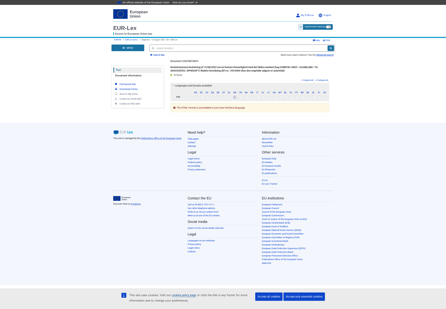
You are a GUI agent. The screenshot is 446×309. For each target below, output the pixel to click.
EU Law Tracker (269, 184)
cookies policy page (184, 295)
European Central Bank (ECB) (276, 222)
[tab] (250, 85)
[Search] (331, 48)
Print (327, 40)
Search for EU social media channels (206, 228)
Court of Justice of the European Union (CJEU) (284, 219)
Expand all (308, 80)
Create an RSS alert (130, 103)
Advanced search (325, 55)
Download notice (129, 89)
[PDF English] (235, 97)
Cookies (192, 251)
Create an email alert (131, 98)
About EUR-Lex (269, 138)
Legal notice (194, 158)
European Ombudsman (273, 244)
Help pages (193, 138)
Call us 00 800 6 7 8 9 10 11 (201, 204)
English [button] (327, 15)
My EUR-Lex (307, 15)
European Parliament (272, 204)
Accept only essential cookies (304, 296)
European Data (269, 158)
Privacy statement (196, 169)
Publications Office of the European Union (161, 138)
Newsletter (267, 142)
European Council (270, 208)
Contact (191, 142)
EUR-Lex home (131, 40)
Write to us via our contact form (203, 212)
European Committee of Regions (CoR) (281, 237)
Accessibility (194, 166)
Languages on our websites (201, 240)
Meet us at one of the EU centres (204, 215)
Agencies (266, 263)
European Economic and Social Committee (282, 233)
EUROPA (117, 40)
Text (118, 70)
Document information (128, 75)
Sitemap (192, 146)
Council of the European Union (276, 212)
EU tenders (267, 162)
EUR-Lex (125, 28)
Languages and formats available (193, 85)
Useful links (268, 146)
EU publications (269, 173)
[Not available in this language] (195, 97)
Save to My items (129, 94)
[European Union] (121, 198)
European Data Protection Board (277, 252)
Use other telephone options (201, 208)
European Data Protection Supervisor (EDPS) (284, 248)
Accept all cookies (269, 296)
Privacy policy (194, 244)
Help (317, 40)
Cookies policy (195, 162)
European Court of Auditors (275, 226)
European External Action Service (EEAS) (281, 230)
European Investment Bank (275, 241)
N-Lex (265, 180)
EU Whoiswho (268, 169)
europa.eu (136, 204)
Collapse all (322, 80)
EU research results (271, 166)
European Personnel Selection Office (280, 255)
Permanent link (128, 84)
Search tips (159, 55)
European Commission (273, 215)
